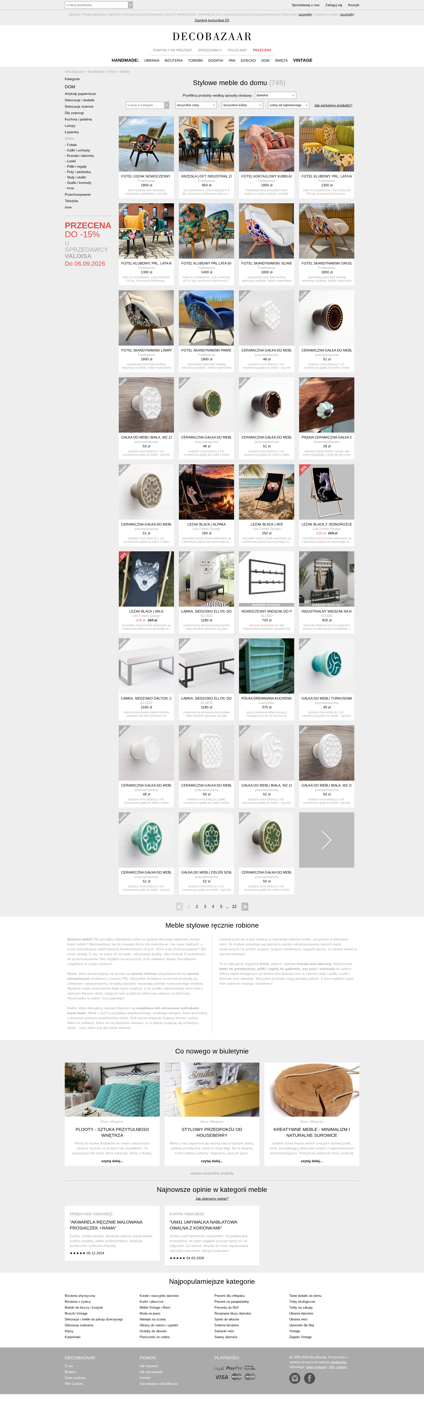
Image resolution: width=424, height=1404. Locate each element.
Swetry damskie (225, 1337)
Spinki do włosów (226, 1319)
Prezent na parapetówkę (231, 1301)
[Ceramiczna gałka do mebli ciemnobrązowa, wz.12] (326, 318)
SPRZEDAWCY (210, 50)
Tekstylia (71, 201)
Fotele (72, 145)
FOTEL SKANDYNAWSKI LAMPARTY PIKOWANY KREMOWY (169, 350)
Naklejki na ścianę (153, 1319)
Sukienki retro (224, 1331)
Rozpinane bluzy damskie (232, 1313)
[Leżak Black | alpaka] (206, 492)
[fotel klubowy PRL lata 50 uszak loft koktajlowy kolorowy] (206, 231)
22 (234, 907)
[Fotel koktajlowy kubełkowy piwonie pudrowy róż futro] (266, 144)
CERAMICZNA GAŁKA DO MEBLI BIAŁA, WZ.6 (277, 350)
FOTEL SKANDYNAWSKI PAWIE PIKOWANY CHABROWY (226, 350)
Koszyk (353, 5)
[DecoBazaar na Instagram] (294, 1378)
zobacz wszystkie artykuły (212, 1173)
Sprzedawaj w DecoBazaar (159, 1384)
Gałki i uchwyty (78, 150)
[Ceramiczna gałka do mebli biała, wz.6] (266, 318)
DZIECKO (248, 60)
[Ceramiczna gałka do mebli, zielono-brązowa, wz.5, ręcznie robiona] (206, 405)
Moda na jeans (150, 1313)
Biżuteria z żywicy (78, 1301)
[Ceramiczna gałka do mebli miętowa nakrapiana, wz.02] (146, 840)
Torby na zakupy (301, 1307)
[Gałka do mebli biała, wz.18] (266, 753)
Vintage (294, 1331)
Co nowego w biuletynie (212, 1051)
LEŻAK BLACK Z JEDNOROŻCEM (328, 524)
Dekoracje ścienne (79, 106)
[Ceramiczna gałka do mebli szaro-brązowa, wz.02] (146, 492)
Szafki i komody (79, 183)
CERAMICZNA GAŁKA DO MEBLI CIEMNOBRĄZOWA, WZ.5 (288, 437)
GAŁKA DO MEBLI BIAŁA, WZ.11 (146, 437)
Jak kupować (149, 1366)
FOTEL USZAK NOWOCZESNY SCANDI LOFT (157, 176)
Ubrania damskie (301, 1313)
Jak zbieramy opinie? (212, 1198)
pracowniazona (266, 355)
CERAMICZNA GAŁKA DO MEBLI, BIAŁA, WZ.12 (159, 785)
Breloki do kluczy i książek (84, 1307)
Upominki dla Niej (301, 1325)
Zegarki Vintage (300, 1337)
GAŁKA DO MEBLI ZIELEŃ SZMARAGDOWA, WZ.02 (222, 872)
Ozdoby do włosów (153, 1331)
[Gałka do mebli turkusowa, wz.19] (326, 666)
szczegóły (305, 14)
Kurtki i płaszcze (151, 1301)
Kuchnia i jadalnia (78, 119)
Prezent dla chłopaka (229, 1296)
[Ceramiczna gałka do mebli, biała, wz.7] (206, 753)
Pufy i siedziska (79, 172)
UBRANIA (151, 60)
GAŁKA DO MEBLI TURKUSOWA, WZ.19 (333, 698)
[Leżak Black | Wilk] (146, 579)
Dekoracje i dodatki (79, 100)
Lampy (70, 126)
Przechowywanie (78, 194)
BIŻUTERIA (174, 60)
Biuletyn (70, 1372)
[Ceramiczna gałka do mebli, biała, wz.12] (146, 753)
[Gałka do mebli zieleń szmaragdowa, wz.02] (206, 840)
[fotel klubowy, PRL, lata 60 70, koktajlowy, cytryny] (326, 144)
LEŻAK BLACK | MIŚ (267, 524)
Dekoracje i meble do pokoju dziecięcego (94, 1319)
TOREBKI (195, 60)
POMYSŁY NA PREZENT (172, 50)
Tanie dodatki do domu (305, 1296)
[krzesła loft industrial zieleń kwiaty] (206, 144)
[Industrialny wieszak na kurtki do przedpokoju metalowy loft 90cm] (326, 579)
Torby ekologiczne (302, 1301)
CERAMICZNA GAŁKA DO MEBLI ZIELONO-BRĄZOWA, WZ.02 (290, 872)
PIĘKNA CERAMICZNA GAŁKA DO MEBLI (334, 437)
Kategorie (72, 79)
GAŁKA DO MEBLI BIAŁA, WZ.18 (267, 785)
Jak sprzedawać (151, 1372)
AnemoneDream (327, 442)
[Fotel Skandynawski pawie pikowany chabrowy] (206, 318)
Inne (70, 188)
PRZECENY (262, 50)
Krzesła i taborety (80, 156)
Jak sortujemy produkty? (333, 105)
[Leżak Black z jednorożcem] (326, 492)
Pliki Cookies (74, 1384)
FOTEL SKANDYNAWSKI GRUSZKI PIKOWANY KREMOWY (348, 263)
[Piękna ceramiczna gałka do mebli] (326, 405)
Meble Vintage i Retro (155, 1307)
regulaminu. (339, 1362)
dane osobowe (316, 1367)
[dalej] (326, 840)
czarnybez (267, 703)
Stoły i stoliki (76, 177)
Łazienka (72, 132)
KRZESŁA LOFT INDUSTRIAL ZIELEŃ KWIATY (217, 176)
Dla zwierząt (74, 113)
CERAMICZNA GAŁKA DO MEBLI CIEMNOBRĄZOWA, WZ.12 (349, 350)
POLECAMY (237, 50)
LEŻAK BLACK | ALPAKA (206, 524)
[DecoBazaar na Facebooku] (309, 1378)
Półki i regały (77, 166)
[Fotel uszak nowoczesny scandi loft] (146, 144)
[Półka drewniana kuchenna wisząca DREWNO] (266, 666)
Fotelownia (146, 181)
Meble (69, 138)
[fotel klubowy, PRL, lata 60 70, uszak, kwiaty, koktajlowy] (146, 231)
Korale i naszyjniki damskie (159, 1296)
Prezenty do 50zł (226, 1307)
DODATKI (215, 60)
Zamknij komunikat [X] (212, 20)
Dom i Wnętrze (112, 1122)
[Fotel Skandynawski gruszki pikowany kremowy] (326, 231)
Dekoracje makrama (79, 1325)
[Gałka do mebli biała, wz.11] (146, 405)
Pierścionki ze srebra (155, 1337)
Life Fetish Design (207, 529)
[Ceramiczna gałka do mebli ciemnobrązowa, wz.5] (266, 405)
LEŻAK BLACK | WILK (146, 611)
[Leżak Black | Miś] (266, 492)
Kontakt (145, 1378)
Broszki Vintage (76, 1313)
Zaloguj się (333, 5)
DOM (265, 60)
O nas (69, 1366)
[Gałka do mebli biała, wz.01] (326, 753)
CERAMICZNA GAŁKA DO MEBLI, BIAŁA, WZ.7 (218, 785)
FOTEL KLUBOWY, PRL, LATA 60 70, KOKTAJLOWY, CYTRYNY (351, 176)
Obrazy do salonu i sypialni (159, 1325)
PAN (232, 60)
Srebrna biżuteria (226, 1325)
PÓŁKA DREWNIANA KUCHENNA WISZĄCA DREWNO (283, 698)
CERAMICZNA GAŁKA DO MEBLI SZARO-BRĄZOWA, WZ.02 (168, 524)
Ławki (71, 161)
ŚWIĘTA (281, 60)
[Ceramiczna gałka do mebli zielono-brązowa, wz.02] (266, 840)
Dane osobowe (75, 1378)
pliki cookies (338, 1367)
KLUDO (206, 616)
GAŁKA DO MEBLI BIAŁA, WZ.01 (327, 785)
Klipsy (69, 1331)
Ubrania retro (298, 1319)
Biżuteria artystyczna (80, 1296)
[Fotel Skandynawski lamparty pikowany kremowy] (146, 318)
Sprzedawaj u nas (305, 5)
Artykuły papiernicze (80, 94)
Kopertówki (72, 1337)
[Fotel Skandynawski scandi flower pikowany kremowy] (266, 231)
